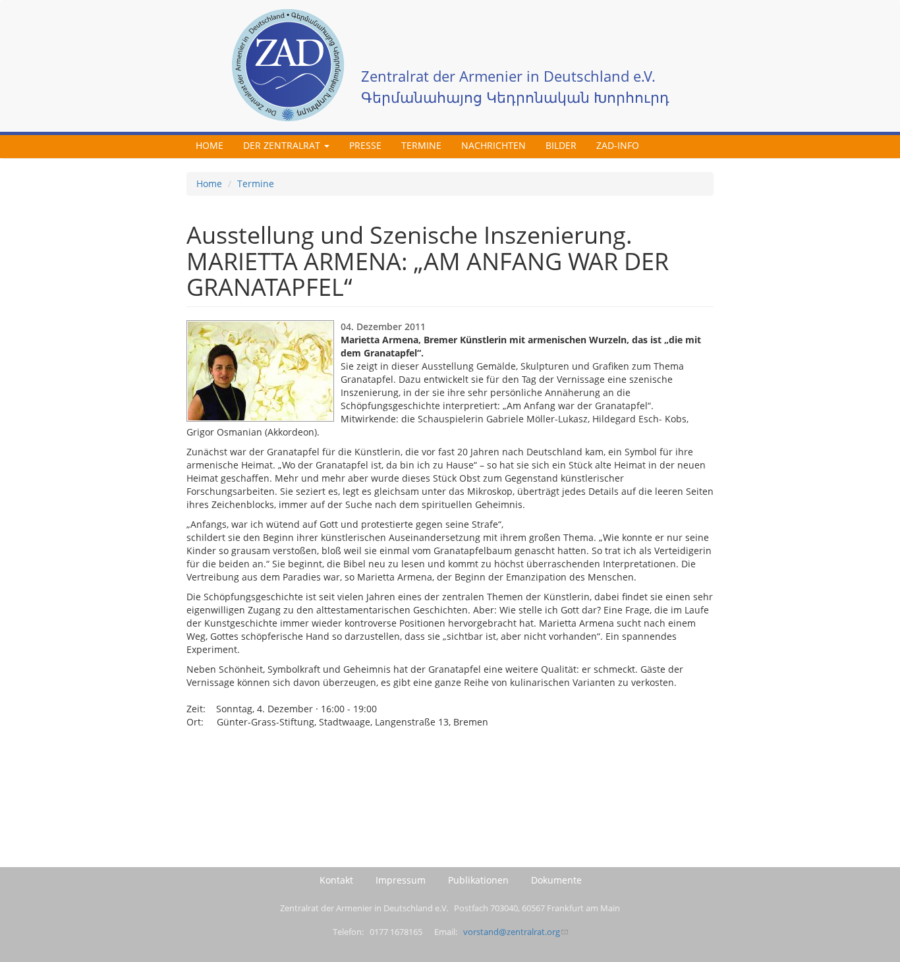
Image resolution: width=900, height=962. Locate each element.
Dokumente (556, 880)
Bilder (561, 145)
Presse (365, 145)
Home (209, 145)
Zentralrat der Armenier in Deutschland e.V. (508, 76)
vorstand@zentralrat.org (511, 932)
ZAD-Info (617, 145)
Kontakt (336, 880)
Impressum (401, 880)
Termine (421, 145)
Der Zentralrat (283, 145)
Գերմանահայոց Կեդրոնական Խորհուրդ (515, 97)
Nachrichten (493, 145)
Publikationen (478, 880)
